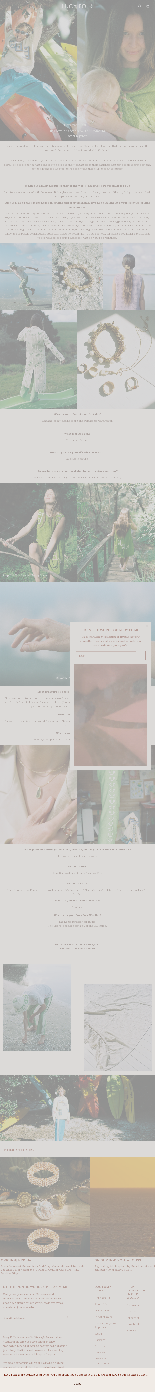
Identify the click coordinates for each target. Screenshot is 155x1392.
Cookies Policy (137, 1374)
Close (77, 1384)
